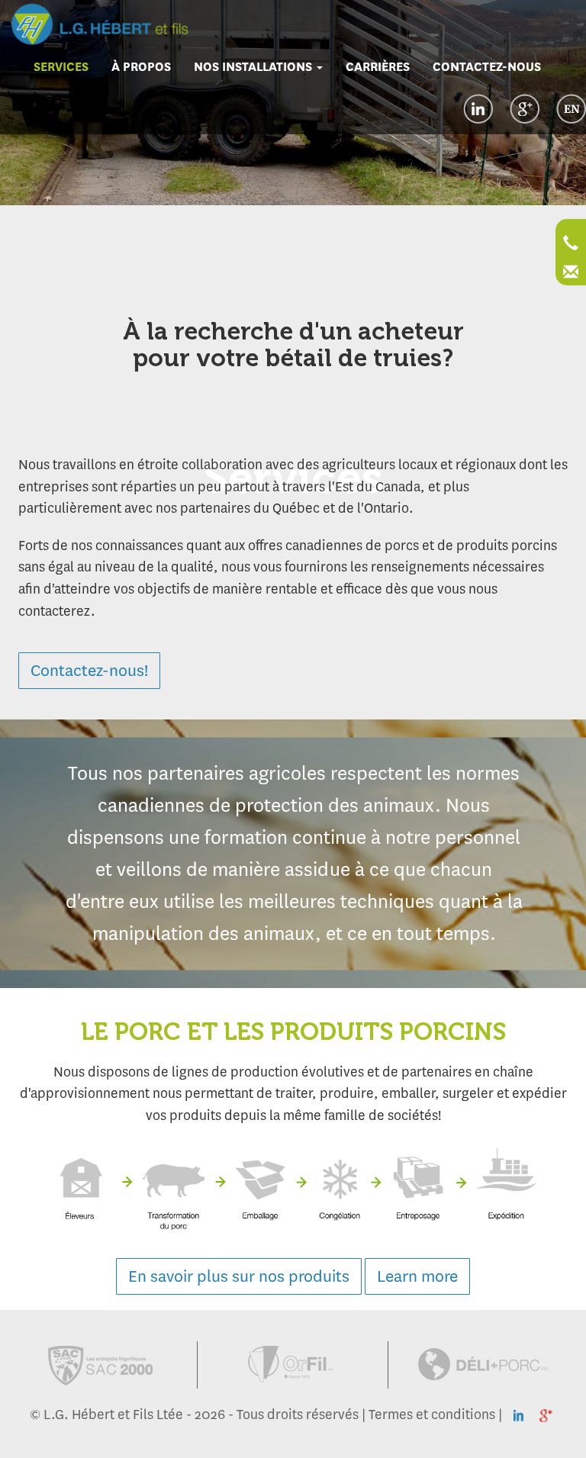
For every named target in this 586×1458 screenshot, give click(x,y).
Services (61, 67)
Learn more (417, 1276)
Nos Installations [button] (254, 67)
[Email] (570, 274)
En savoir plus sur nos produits (238, 1276)
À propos (141, 67)
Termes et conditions (432, 1414)
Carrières (378, 67)
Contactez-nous (487, 67)
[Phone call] (570, 245)
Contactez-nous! (89, 670)
